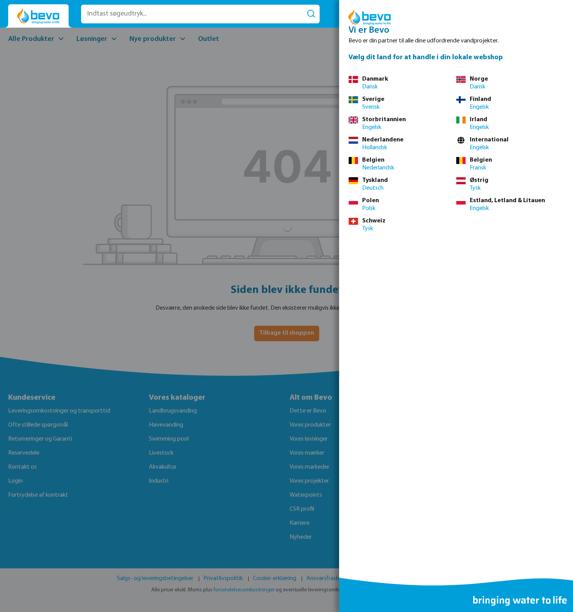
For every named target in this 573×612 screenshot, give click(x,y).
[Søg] (311, 14)
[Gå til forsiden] (38, 16)
